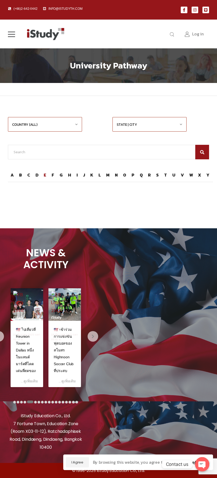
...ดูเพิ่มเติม (29, 381)
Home (12, 89)
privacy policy (187, 462)
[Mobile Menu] (11, 34)
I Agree (77, 462)
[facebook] (184, 10)
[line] (205, 10)
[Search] (172, 34)
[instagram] (195, 10)
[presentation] (93, 336)
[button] (14, 400)
